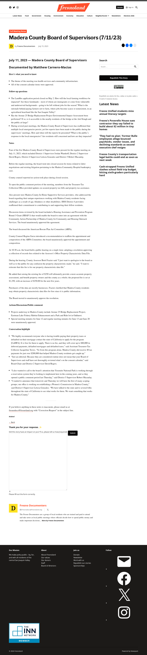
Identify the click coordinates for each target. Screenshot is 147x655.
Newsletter (78, 557)
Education (80, 16)
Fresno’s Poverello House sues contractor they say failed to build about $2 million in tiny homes (117, 125)
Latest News (17, 16)
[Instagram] (124, 620)
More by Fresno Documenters (53, 521)
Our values (45, 557)
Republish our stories (82, 563)
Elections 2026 (129, 16)
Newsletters (116, 16)
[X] (124, 603)
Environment (58, 16)
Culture (89, 16)
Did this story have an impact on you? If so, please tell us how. (38, 432)
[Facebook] (124, 586)
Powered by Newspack (130, 651)
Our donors (46, 560)
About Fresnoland (48, 555)
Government (36, 16)
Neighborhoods (101, 16)
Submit (72, 433)
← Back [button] (12, 422)
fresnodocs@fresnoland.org (21, 410)
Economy (69, 16)
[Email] (124, 569)
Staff (43, 563)
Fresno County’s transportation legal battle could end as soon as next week (118, 157)
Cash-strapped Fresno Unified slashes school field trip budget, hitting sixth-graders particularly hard (118, 171)
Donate (120, 7)
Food (27, 16)
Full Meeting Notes (18, 31)
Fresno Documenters (26, 46)
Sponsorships (79, 566)
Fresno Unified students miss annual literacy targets (116, 112)
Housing (47, 16)
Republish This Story (119, 78)
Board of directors (48, 566)
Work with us (79, 560)
